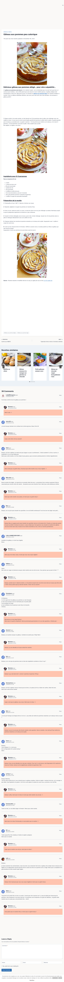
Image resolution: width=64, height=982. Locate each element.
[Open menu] (63, 5)
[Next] (61, 366)
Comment (5, 945)
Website (46, 962)
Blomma (10, 406)
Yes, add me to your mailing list (10, 966)
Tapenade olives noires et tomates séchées (51, 340)
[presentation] (8, 359)
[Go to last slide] (3, 366)
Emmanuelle (9, 804)
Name (3, 962)
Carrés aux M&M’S (6, 340)
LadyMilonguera (10, 395)
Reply (60, 395)
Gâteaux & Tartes (8, 31)
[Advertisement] (32, 20)
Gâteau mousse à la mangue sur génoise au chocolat (23, 372)
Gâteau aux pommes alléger (10, 332)
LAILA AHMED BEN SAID (13, 535)
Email (24, 962)
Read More (32, 980)
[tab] (29, 381)
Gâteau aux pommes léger (23, 332)
